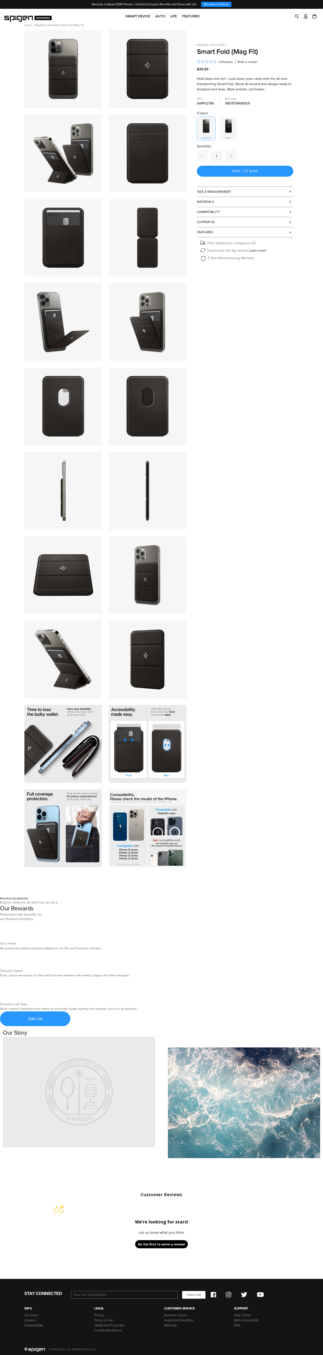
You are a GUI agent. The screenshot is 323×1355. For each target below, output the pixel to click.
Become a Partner (216, 4)
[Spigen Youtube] (260, 1295)
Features (205, 232)
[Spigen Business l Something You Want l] (28, 16)
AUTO (160, 16)
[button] (314, 16)
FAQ (237, 1325)
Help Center (242, 1315)
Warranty (170, 1325)
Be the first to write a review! (161, 1244)
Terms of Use (103, 1320)
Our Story (31, 1315)
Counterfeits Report (108, 1330)
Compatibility (208, 212)
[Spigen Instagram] (228, 1295)
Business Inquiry (175, 1315)
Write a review (247, 62)
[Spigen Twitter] (244, 1295)
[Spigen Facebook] (213, 1295)
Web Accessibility (246, 1320)
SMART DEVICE (137, 16)
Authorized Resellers (178, 1320)
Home (28, 25)
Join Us (35, 1018)
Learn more (257, 250)
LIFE (173, 16)
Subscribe (194, 1294)
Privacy (99, 1315)
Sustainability (33, 1325)
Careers (30, 1320)
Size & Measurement (214, 191)
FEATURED (191, 16)
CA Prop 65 (206, 222)
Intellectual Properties (109, 1325)
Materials (205, 202)
